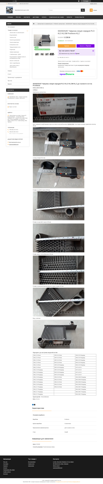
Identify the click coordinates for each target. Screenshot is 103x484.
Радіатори (12, 49)
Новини (10, 70)
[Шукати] (83, 10)
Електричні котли (14, 44)
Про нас (18, 17)
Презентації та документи (15, 77)
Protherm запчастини (59, 23)
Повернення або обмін (56, 17)
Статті (9, 74)
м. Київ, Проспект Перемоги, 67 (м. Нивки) (63, 461)
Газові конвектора (14, 42)
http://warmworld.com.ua (15, 142)
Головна (10, 17)
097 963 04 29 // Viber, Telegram (60, 463)
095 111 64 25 (56, 465)
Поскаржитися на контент (61, 481)
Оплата (44, 17)
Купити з (82, 46)
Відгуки (10, 84)
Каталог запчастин (14, 60)
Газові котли (13, 37)
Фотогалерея (11, 27)
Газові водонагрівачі (15, 40)
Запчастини (31, 465)
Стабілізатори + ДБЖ (15, 54)
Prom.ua (59, 480)
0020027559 (71, 124)
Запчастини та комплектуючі (45, 23)
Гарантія (69, 17)
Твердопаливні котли (15, 47)
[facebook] (33, 405)
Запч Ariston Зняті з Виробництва (14, 66)
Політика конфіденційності (74, 481)
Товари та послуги (12, 30)
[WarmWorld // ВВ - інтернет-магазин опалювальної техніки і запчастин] (9, 13)
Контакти (27, 17)
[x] (34, 405)
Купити (67, 46)
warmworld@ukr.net (13, 144)
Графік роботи (79, 17)
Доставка (36, 17)
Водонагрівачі (13, 35)
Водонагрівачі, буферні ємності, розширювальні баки (18, 57)
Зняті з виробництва (15, 63)
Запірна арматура (14, 52)
